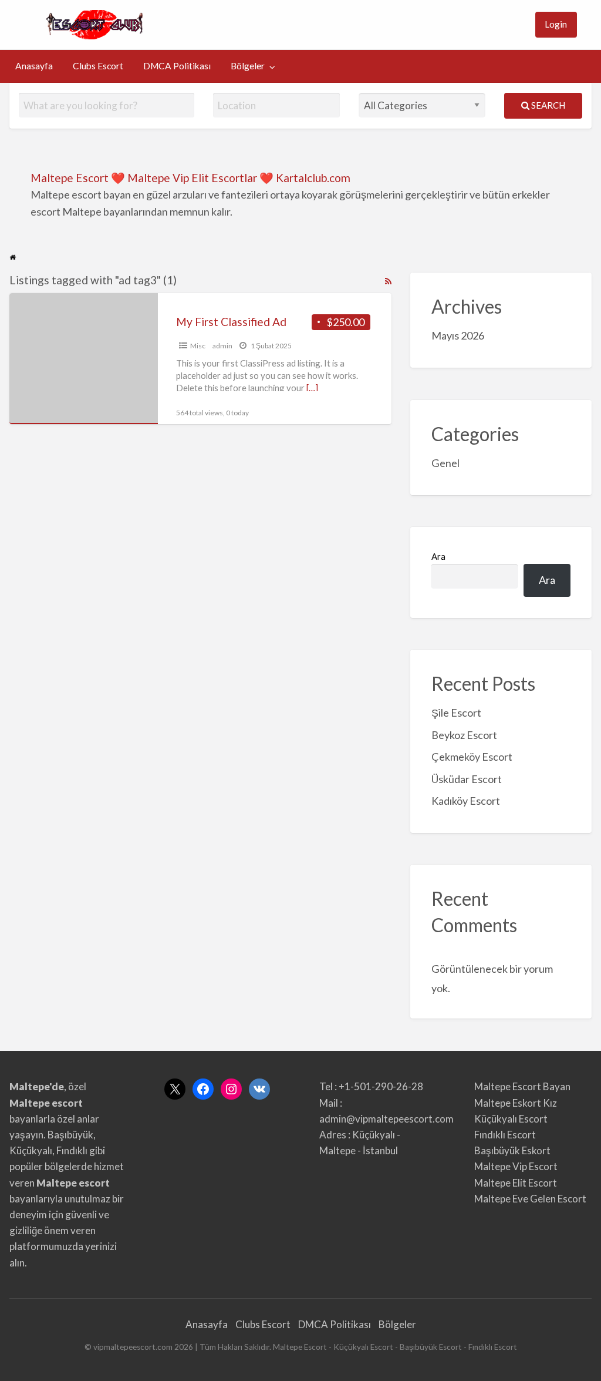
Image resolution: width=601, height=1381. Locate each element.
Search (547, 105)
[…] (312, 387)
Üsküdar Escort (466, 778)
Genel (445, 462)
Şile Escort (456, 712)
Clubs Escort (98, 66)
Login (556, 24)
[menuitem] (556, 25)
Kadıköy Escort (465, 800)
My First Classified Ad (231, 321)
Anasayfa (34, 66)
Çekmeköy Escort (471, 756)
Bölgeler (248, 66)
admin (222, 345)
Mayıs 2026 (457, 335)
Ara (438, 556)
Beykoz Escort (464, 734)
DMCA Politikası (177, 66)
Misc (197, 345)
